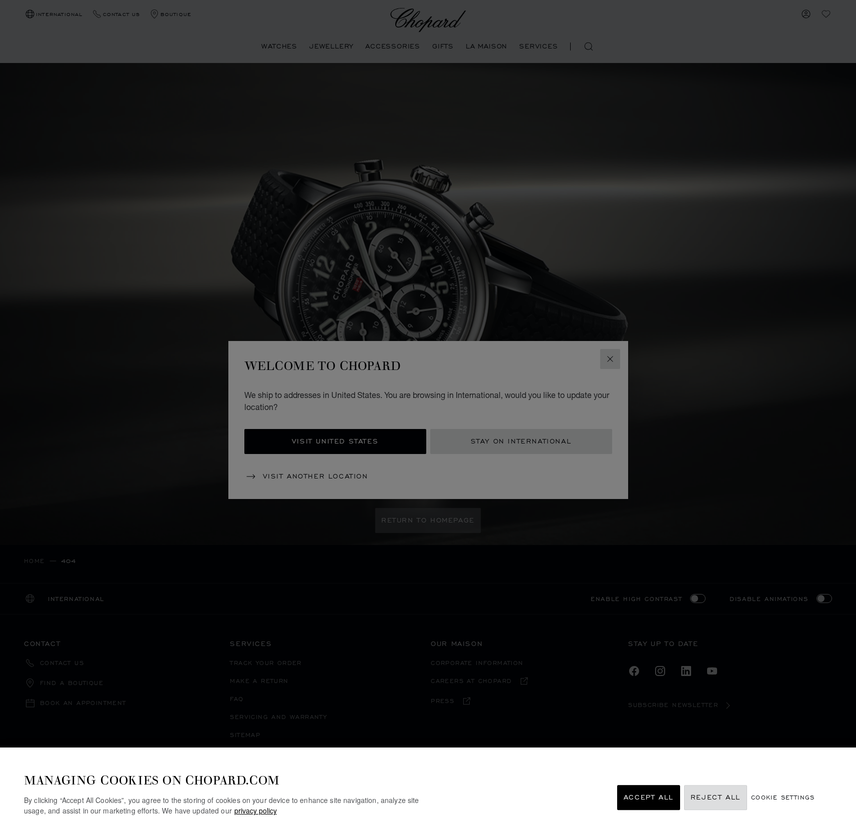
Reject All (716, 798)
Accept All (649, 798)
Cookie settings (783, 798)
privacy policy (255, 811)
